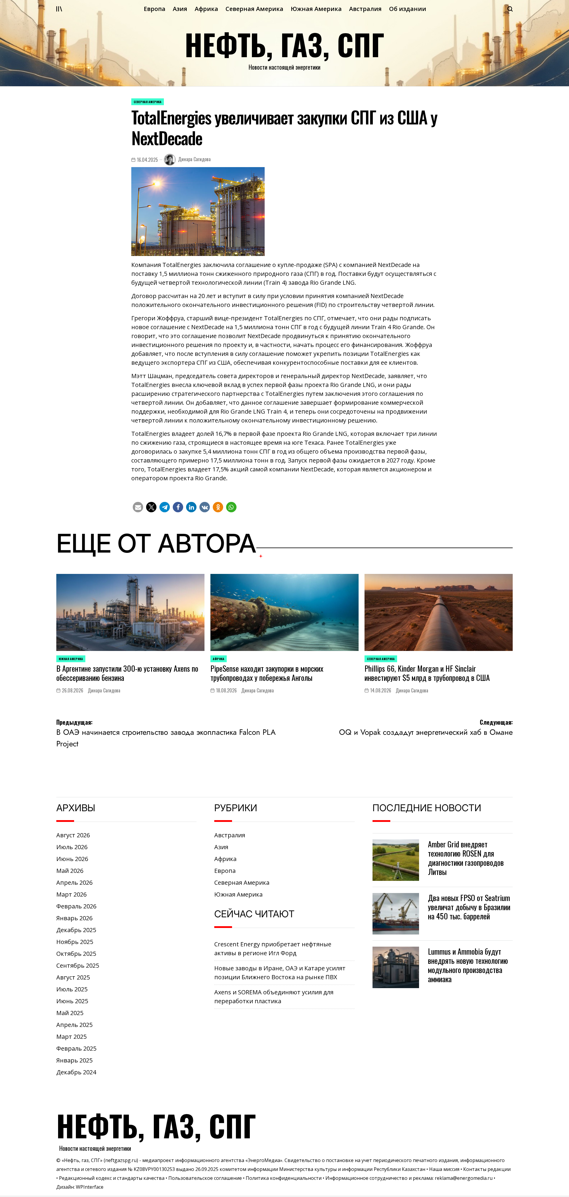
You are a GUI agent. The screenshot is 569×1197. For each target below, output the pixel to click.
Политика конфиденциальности (284, 1178)
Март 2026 (71, 894)
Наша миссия (444, 1169)
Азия (180, 9)
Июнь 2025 (72, 1001)
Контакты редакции (487, 1169)
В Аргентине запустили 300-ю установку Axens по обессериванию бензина (127, 672)
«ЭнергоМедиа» (263, 1160)
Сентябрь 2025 (77, 965)
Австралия (365, 9)
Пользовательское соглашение (205, 1178)
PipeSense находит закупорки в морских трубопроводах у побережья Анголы (266, 672)
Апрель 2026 (74, 882)
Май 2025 (69, 1013)
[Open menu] (59, 9)
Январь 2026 (74, 918)
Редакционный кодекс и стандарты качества (111, 1178)
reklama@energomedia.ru (464, 1178)
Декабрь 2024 (76, 1072)
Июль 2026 (71, 847)
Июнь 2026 (72, 859)
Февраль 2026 (76, 906)
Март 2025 (71, 1037)
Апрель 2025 (74, 1025)
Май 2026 (69, 871)
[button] (138, 507)
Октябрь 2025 (76, 954)
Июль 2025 (71, 989)
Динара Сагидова (194, 159)
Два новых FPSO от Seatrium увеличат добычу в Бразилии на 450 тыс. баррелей (469, 907)
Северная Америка (254, 9)
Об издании (407, 9)
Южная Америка (316, 9)
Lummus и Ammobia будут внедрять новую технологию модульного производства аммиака (468, 965)
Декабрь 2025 (76, 930)
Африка (206, 9)
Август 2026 (73, 835)
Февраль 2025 (76, 1048)
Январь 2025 (74, 1060)
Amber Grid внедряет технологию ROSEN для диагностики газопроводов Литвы (466, 858)
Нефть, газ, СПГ (284, 44)
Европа (154, 9)
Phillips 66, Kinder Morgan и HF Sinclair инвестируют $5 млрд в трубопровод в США (427, 672)
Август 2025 (73, 977)
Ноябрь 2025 (74, 942)
